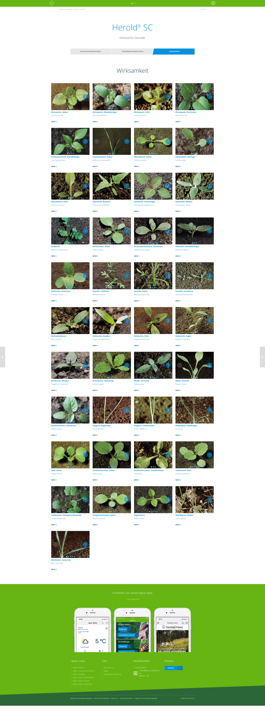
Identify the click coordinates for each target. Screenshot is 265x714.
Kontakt (171, 668)
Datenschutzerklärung (101, 698)
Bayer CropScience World (84, 671)
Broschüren (109, 667)
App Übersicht (133, 599)
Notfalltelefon (140, 667)
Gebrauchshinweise (126, 698)
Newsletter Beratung (112, 674)
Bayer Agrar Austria (81, 680)
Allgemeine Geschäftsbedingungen (146, 698)
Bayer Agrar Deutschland (83, 677)
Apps (106, 671)
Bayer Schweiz (79, 674)
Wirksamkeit (174, 51)
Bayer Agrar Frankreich (82, 684)
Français (202, 9)
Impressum (114, 698)
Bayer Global (78, 667)
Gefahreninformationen (132, 51)
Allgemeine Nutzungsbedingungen (81, 698)
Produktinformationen (90, 51)
